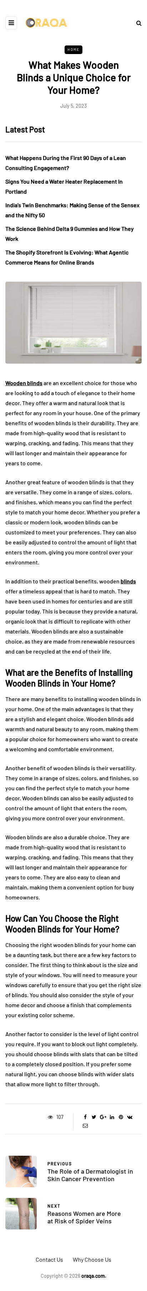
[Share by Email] (85, 1125)
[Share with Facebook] (85, 1117)
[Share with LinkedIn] (111, 1117)
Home (73, 49)
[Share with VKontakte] (129, 1117)
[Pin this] (120, 1117)
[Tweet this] (94, 1117)
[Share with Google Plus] (102, 1117)
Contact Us (49, 1259)
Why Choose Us (92, 1259)
